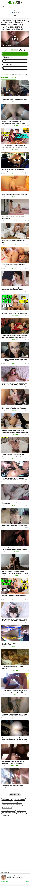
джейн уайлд (5, 802)
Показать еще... (15, 794)
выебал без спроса (7, 807)
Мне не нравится (9, 50)
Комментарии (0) (10, 68)
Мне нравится (6, 50)
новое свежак (5, 815)
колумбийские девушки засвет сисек (12, 804)
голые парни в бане (7, 799)
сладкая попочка (21, 812)
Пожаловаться (9, 61)
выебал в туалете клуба (8, 812)
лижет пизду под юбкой (17, 802)
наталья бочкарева (20, 799)
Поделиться (8, 64)
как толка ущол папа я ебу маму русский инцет (14, 810)
